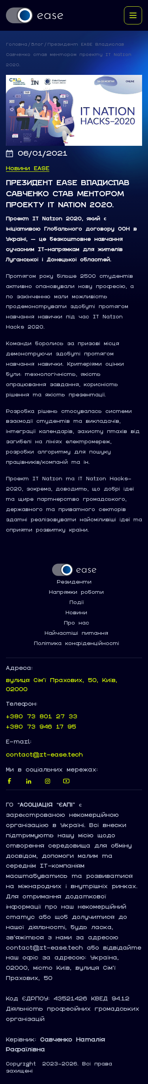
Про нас (76, 623)
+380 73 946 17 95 (41, 726)
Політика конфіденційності (76, 643)
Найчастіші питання (76, 633)
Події (76, 602)
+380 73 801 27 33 (41, 716)
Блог (37, 44)
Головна (16, 44)
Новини (76, 612)
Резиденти (74, 582)
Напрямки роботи (76, 592)
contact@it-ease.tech (44, 754)
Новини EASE (27, 168)
